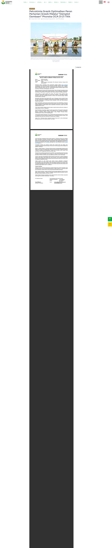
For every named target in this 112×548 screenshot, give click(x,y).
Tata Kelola (32, 2)
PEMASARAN (63, 2)
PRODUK (56, 2)
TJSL (45, 2)
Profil (25, 2)
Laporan (39, 2)
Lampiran (78, 67)
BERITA (50, 2)
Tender (70, 2)
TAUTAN (76, 2)
